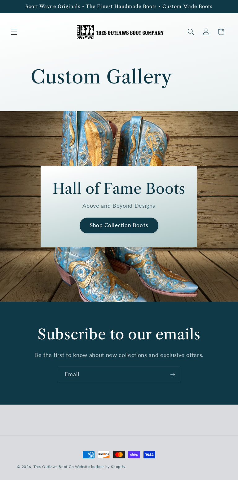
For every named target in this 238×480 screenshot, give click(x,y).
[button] (14, 31)
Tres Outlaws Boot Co (53, 466)
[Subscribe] (172, 375)
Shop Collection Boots (119, 225)
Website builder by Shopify (100, 466)
